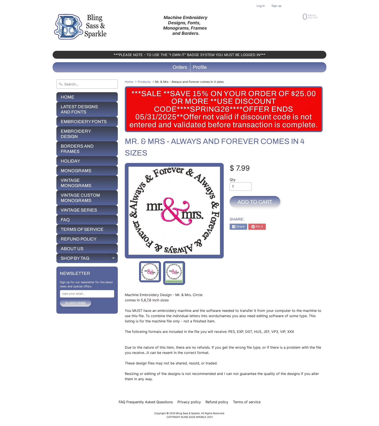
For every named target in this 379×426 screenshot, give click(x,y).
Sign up (276, 6)
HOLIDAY (70, 161)
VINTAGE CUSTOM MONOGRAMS (80, 198)
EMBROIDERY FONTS (84, 121)
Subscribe (75, 303)
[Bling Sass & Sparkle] (81, 25)
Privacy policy (189, 402)
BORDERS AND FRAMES (77, 149)
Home (129, 81)
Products (144, 81)
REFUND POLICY (79, 239)
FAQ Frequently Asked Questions (146, 402)
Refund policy (217, 402)
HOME (67, 97)
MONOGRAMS (76, 170)
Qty (233, 179)
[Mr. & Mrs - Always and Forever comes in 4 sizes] (150, 271)
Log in (261, 6)
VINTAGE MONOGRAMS (76, 183)
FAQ (65, 219)
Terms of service (247, 402)
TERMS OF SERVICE (82, 229)
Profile (200, 67)
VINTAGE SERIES (79, 210)
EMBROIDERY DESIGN (76, 134)
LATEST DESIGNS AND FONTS (79, 109)
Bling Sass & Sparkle (188, 413)
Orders (180, 67)
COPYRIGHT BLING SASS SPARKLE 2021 (189, 417)
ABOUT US (72, 248)
